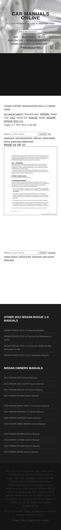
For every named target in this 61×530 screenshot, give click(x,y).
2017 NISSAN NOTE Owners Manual (20, 378)
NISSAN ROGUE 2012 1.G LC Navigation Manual (26, 355)
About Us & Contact (39, 520)
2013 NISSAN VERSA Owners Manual (21, 452)
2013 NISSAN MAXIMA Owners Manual (21, 434)
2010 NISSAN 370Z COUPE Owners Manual (24, 384)
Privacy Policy (19, 520)
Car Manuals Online (31, 16)
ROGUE (33, 117)
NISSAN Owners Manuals (23, 368)
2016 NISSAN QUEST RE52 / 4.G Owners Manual (26, 406)
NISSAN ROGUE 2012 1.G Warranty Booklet (24, 330)
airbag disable (48, 138)
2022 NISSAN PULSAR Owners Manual (21, 446)
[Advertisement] (30, 74)
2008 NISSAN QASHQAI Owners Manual (22, 418)
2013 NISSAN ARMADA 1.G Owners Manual (24, 412)
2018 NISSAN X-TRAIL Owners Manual (21, 440)
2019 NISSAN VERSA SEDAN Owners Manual (24, 424)
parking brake (25, 257)
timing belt (36, 257)
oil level (52, 253)
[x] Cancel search (13, 114)
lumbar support (11, 257)
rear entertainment (23, 138)
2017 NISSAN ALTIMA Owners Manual (21, 396)
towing (7, 141)
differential (8, 260)
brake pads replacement (22, 141)
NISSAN (44, 114)
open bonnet (48, 257)
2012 (12, 117)
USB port (37, 138)
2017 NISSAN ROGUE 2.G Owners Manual (23, 390)
